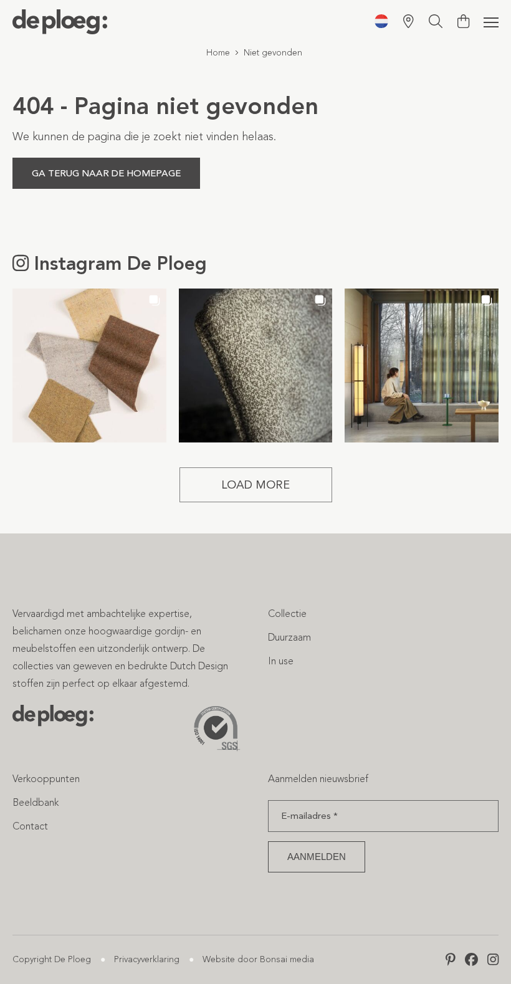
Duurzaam (289, 637)
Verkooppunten (46, 779)
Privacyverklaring (146, 959)
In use (281, 661)
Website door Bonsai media (258, 959)
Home (218, 52)
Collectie (287, 613)
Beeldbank (35, 802)
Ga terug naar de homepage (106, 173)
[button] (89, 365)
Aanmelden (316, 856)
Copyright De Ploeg (51, 959)
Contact (30, 826)
